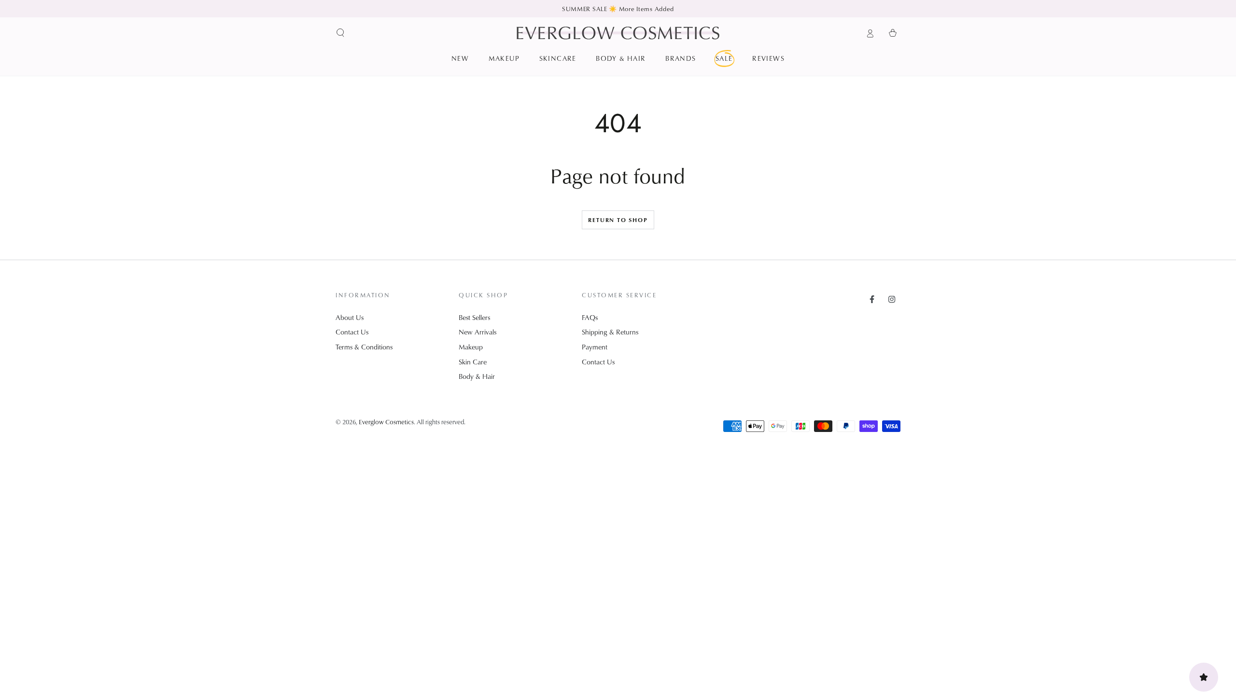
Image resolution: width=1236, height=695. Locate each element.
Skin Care (473, 362)
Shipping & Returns (610, 332)
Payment (594, 347)
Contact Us (352, 332)
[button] (340, 32)
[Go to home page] (618, 33)
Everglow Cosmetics (386, 421)
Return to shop (617, 220)
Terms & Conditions (364, 347)
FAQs (590, 317)
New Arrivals (477, 332)
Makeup (471, 347)
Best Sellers (474, 317)
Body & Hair (477, 376)
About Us (350, 317)
